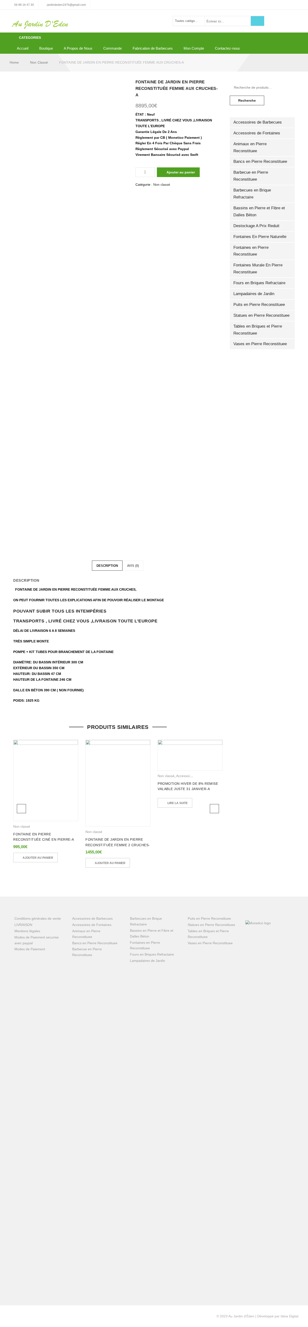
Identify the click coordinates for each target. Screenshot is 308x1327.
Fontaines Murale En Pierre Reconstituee (257, 268)
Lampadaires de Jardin (253, 293)
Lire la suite (177, 803)
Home (14, 62)
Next (214, 808)
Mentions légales (27, 931)
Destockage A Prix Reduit (256, 226)
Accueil (22, 48)
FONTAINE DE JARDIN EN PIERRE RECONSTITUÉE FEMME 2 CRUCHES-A (117, 845)
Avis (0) (133, 566)
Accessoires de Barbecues (257, 122)
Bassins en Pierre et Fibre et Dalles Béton (259, 211)
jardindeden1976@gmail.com (66, 5)
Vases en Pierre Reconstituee (260, 344)
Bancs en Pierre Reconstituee (260, 161)
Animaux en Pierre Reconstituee (250, 147)
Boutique (46, 48)
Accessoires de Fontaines (256, 133)
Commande (112, 48)
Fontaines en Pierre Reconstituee (251, 251)
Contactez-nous (227, 48)
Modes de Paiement (29, 949)
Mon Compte (194, 48)
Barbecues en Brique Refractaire (252, 193)
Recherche (247, 100)
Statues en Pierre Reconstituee (261, 315)
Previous (21, 808)
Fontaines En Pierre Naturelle (259, 236)
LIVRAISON (23, 925)
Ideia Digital (289, 1316)
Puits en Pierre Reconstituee (259, 304)
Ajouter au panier (181, 172)
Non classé (39, 62)
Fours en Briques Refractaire (259, 283)
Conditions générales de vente (37, 918)
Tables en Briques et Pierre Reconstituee (257, 330)
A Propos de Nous (78, 48)
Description (107, 566)
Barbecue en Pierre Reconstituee (250, 176)
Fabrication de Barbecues (153, 48)
